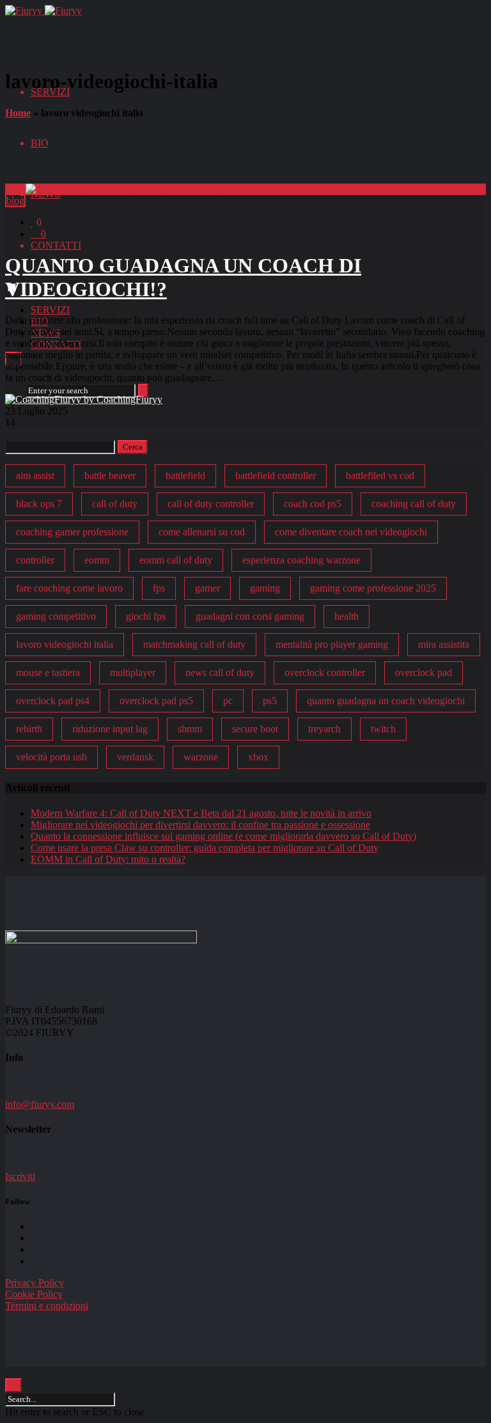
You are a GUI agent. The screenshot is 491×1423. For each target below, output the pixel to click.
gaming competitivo (56, 616)
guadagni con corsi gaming (250, 616)
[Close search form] (13, 1385)
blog (15, 200)
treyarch (324, 728)
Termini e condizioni (46, 1305)
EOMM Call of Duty (175, 559)
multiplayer (132, 672)
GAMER (207, 588)
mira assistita (443, 644)
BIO (40, 143)
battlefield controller (275, 475)
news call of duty (219, 672)
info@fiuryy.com (39, 1104)
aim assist (35, 475)
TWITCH (383, 728)
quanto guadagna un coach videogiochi (386, 700)
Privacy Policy (34, 1282)
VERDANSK (135, 756)
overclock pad (423, 672)
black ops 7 (39, 503)
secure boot (255, 728)
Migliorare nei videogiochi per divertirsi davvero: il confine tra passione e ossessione (200, 824)
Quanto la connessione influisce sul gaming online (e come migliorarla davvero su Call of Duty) (223, 836)
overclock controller (324, 672)
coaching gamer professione (72, 531)
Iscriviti (20, 1176)
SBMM (190, 728)
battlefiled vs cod (380, 475)
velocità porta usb (51, 756)
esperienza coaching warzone (301, 559)
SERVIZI (50, 309)
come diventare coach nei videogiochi (351, 531)
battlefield (185, 475)
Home (18, 112)
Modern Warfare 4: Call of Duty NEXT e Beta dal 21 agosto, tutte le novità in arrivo (201, 813)
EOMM (96, 559)
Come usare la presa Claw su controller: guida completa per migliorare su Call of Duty (204, 847)
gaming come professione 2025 (373, 588)
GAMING (265, 588)
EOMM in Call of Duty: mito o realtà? (108, 859)
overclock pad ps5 (156, 700)
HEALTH (346, 616)
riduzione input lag (110, 728)
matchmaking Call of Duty (194, 644)
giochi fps (146, 616)
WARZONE (200, 756)
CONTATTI (56, 245)
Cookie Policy (34, 1294)
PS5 (270, 700)
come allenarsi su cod (202, 531)
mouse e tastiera (48, 672)
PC (228, 700)
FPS (159, 588)
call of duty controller (211, 503)
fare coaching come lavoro (69, 588)
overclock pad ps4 (53, 700)
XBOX (258, 756)
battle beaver (110, 475)
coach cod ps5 (312, 503)
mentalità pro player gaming (332, 644)
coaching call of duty (413, 503)
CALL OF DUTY (114, 503)
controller (35, 559)
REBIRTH (29, 728)
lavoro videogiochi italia (64, 644)
